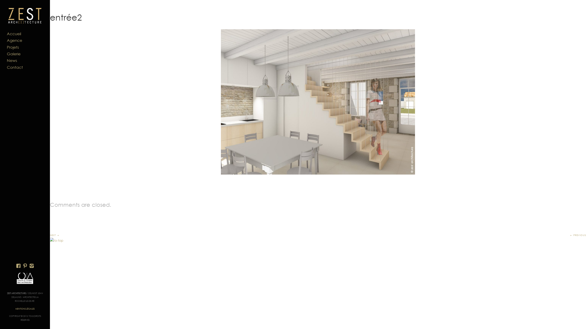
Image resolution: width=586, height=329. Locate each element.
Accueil (14, 34)
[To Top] (56, 240)
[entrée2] (318, 102)
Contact (15, 67)
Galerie (14, 54)
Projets (13, 47)
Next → (54, 235)
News (12, 60)
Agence (14, 40)
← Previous (578, 235)
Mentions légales (25, 309)
